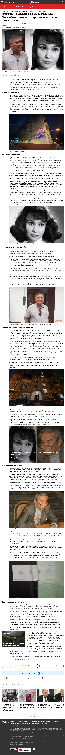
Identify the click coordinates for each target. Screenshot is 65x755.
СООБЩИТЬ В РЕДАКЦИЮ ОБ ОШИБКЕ (18, 725)
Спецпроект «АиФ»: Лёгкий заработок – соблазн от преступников (32, 7)
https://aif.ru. (30, 742)
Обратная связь (26, 723)
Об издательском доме (22, 721)
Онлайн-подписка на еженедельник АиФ (40, 721)
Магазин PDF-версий (15, 723)
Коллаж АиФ (27, 71)
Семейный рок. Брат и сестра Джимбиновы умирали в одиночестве (34, 454)
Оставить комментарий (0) (51, 665)
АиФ (14, 151)
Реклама (12, 721)
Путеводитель (35, 723)
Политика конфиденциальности (17, 744)
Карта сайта (44, 723)
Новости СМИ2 (32, 716)
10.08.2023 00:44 (6, 11)
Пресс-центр (55, 721)
